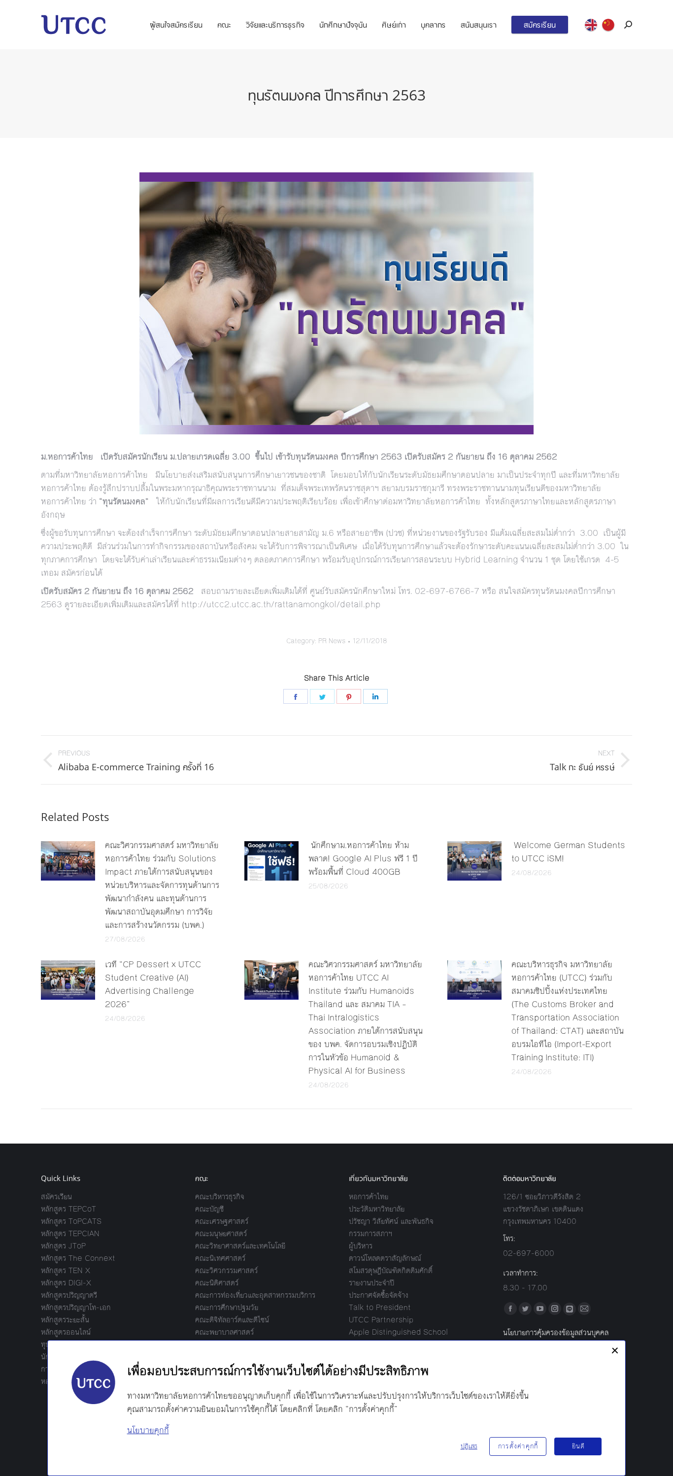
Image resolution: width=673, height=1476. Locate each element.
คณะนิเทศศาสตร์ (220, 1258)
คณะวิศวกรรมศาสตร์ (226, 1270)
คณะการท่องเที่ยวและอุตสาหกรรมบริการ (255, 1295)
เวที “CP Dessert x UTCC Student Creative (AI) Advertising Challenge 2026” (153, 984)
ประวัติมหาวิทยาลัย (376, 1208)
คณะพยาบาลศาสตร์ (224, 1332)
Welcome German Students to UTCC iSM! (568, 852)
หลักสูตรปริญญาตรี (69, 1295)
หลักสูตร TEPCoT (68, 1208)
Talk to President (380, 1307)
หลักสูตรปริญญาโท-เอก (76, 1307)
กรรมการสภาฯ (370, 1233)
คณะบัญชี (209, 1208)
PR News (331, 641)
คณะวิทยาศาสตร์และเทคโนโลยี (240, 1245)
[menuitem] (176, 24)
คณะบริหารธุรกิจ (219, 1196)
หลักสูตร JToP (63, 1245)
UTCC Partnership (381, 1319)
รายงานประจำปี (371, 1282)
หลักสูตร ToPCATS (71, 1221)
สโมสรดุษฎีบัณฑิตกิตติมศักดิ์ (391, 1270)
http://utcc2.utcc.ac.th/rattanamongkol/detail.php (281, 604)
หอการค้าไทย (368, 1196)
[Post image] (68, 861)
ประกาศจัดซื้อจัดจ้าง (378, 1295)
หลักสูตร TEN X (65, 1270)
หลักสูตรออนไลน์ (66, 1332)
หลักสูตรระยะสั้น (65, 1319)
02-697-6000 (528, 1253)
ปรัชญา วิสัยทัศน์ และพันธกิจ (391, 1221)
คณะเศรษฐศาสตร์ (221, 1221)
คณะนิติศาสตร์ (216, 1282)
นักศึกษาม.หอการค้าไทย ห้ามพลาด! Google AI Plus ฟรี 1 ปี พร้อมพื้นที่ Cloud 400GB (363, 858)
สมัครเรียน (56, 1196)
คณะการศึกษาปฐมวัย (226, 1307)
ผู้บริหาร (360, 1245)
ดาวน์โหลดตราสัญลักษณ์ (385, 1258)
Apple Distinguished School (398, 1332)
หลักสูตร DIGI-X (66, 1282)
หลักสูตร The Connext (78, 1258)
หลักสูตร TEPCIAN (70, 1233)
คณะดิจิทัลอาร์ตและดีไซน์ (232, 1319)
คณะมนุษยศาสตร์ (221, 1233)
